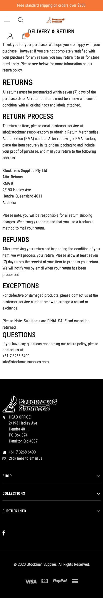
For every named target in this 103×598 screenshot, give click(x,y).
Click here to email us (25, 458)
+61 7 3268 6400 (22, 452)
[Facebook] (6, 533)
